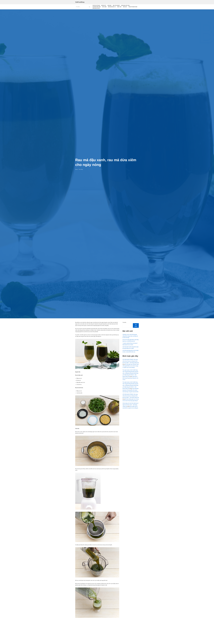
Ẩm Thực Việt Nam (96, 5)
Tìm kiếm (124, 322)
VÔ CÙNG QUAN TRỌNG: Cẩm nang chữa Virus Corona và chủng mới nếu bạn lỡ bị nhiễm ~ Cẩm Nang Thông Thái (131, 361)
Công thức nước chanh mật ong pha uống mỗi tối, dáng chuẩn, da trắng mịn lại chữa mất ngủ (130, 336)
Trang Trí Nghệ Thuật (132, 6)
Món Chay (125, 6)
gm (77, 169)
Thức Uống (104, 6)
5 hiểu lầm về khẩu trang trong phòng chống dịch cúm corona (130, 378)
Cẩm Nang (109, 5)
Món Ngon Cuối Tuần (125, 5)
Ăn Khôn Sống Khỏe (97, 6)
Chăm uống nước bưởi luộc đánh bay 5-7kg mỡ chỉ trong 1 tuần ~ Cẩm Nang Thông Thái (131, 405)
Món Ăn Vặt (103, 5)
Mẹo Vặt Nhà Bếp (116, 5)
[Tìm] (89, 7)
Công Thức (119, 6)
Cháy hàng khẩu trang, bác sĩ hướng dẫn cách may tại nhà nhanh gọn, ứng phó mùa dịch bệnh (130, 390)
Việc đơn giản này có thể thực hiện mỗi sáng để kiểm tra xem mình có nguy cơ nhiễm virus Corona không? (131, 366)
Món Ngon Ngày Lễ (112, 6)
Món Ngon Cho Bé (96, 8)
